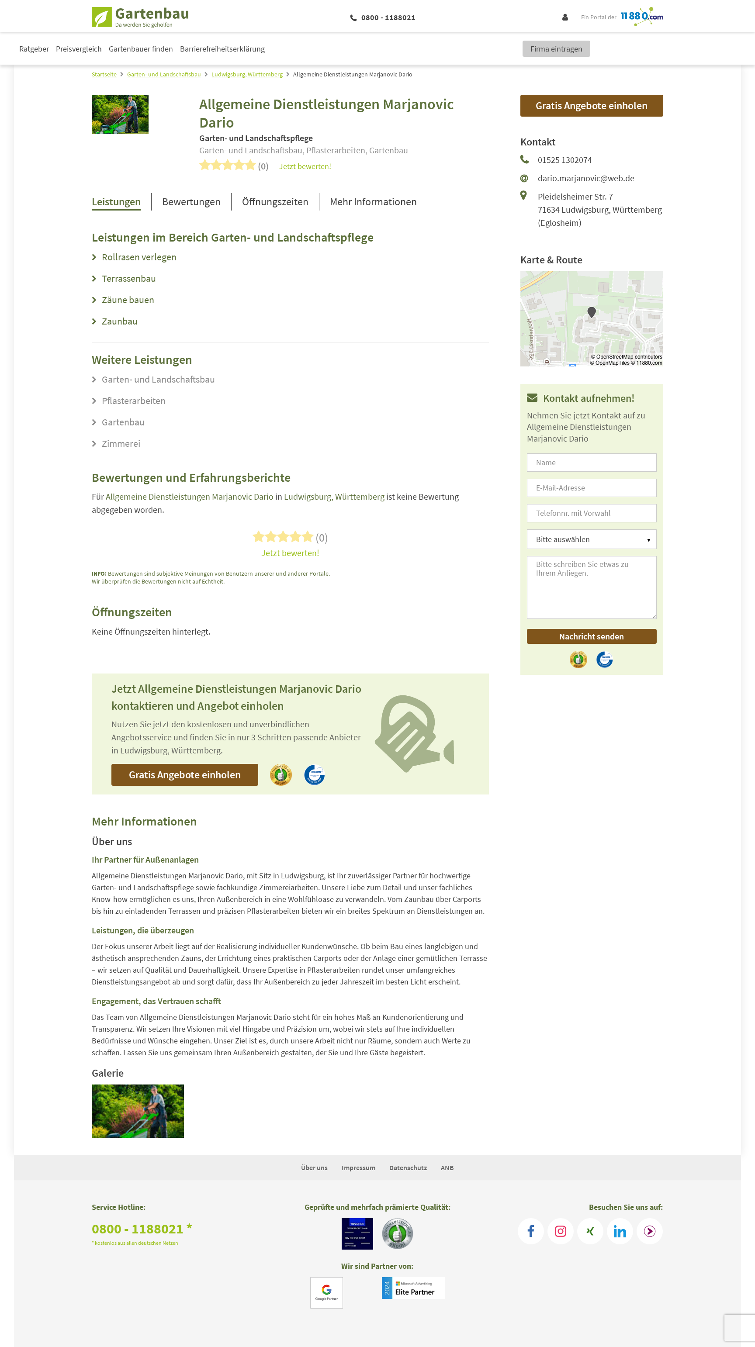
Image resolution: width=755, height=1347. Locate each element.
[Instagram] (560, 1231)
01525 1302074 (565, 159)
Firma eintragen (556, 49)
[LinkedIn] (620, 1231)
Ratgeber (34, 49)
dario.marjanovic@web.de (586, 178)
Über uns (314, 1167)
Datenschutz (408, 1167)
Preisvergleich (79, 49)
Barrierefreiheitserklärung (222, 49)
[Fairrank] (650, 1231)
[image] (138, 1111)
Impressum (358, 1167)
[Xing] (590, 1231)
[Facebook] (531, 1231)
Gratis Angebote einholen (185, 774)
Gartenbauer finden (141, 49)
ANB (447, 1167)
